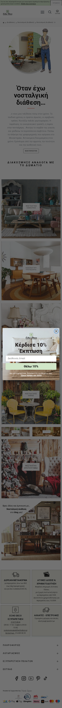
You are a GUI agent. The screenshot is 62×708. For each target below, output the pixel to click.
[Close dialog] (56, 331)
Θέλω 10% (31, 366)
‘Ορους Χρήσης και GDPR (31, 375)
